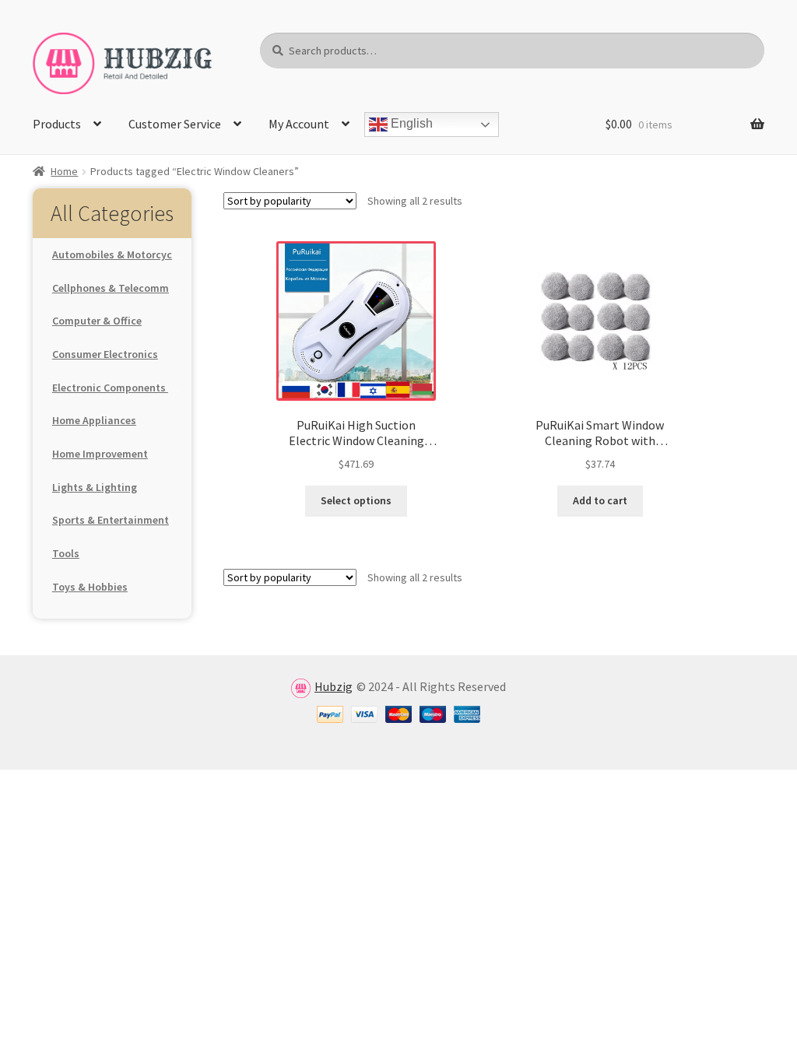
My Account (299, 124)
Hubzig (333, 686)
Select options (356, 500)
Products (57, 124)
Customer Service (174, 124)
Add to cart (600, 500)
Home (64, 171)
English (410, 124)
